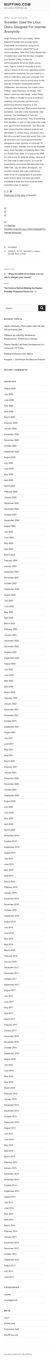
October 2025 (10, 445)
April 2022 (8, 686)
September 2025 (11, 451)
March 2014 (9, 1225)
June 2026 (9, 399)
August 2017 (10, 990)
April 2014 (8, 1219)
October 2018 (10, 910)
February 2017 (10, 1024)
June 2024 (9, 537)
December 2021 (11, 709)
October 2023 (10, 583)
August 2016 (10, 1059)
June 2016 (9, 1070)
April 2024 (8, 548)
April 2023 (8, 617)
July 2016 (8, 1064)
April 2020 (8, 824)
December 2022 (11, 640)
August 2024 (10, 525)
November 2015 (11, 1110)
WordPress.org (11, 1334)
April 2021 (8, 755)
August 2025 (10, 457)
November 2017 (11, 973)
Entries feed (9, 1323)
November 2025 (11, 439)
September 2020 (11, 795)
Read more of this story (14, 195)
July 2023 (8, 600)
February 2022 (10, 697)
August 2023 (10, 594)
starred (12, 247)
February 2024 (10, 560)
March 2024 (9, 554)
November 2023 (11, 577)
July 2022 (8, 669)
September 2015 (11, 1122)
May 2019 (8, 869)
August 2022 (10, 663)
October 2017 (10, 978)
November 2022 (11, 646)
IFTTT (19, 251)
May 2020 (8, 818)
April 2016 (8, 1082)
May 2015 (8, 1145)
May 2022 (8, 680)
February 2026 (10, 422)
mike (25, 18)
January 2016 (10, 1099)
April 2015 (8, 1150)
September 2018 (11, 915)
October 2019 (10, 841)
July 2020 (8, 806)
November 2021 (11, 715)
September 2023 (11, 588)
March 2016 (9, 1087)
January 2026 (10, 428)
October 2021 (10, 720)
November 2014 (11, 1179)
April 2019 (8, 875)
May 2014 (8, 1213)
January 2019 (10, 892)
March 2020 (9, 829)
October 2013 (10, 1253)
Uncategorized (10, 1299)
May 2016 (8, 1076)
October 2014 (10, 1185)
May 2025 (8, 474)
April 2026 (8, 411)
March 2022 (9, 692)
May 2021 (8, 749)
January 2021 (10, 772)
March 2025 (9, 485)
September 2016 (11, 1053)
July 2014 (8, 1202)
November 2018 (11, 904)
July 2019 (8, 858)
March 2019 (9, 881)
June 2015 (9, 1139)
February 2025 (10, 491)
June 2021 (9, 743)
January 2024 (10, 566)
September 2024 (11, 520)
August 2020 (10, 801)
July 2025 (8, 462)
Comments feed (11, 1328)
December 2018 (11, 898)
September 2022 (11, 657)
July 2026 (8, 394)
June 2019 (9, 864)
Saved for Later (17, 254)
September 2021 (11, 726)
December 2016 (11, 1036)
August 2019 (10, 852)
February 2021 (10, 766)
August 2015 (10, 1127)
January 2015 (10, 1167)
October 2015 (10, 1116)
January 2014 (10, 1236)
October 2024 (10, 514)
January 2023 (10, 634)
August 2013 (10, 1265)
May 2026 (8, 405)
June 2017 (9, 1001)
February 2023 (10, 629)
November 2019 (11, 835)
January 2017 (10, 1030)
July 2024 (8, 531)
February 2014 (10, 1231)
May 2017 (8, 1007)
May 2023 (8, 611)
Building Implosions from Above (18, 353)
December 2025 (11, 434)
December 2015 (11, 1104)
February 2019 (10, 887)
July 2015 (8, 1133)
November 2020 (11, 783)
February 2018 (10, 955)
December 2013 (11, 1242)
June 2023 (9, 606)
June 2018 (9, 932)
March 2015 (9, 1156)
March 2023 (9, 623)
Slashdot (11, 225)
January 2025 (10, 497)
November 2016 (11, 1041)
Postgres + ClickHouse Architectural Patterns (24, 359)
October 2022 (10, 652)
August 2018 (10, 921)
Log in (7, 1317)
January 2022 (10, 703)
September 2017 (11, 984)
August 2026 (10, 388)
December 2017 (11, 967)
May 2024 (8, 543)
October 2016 (10, 1047)
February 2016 (10, 1093)
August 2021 (10, 732)
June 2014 (9, 1208)
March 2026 (9, 416)
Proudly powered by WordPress (18, 1354)
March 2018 (9, 950)
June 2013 (9, 1276)
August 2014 (10, 1196)
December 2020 (11, 778)
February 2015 (10, 1162)
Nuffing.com (17, 4)
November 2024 (11, 508)
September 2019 (11, 846)
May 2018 (8, 938)
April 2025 (8, 480)
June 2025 (9, 468)
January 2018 (10, 961)
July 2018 (8, 927)
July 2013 (8, 1271)
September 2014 (11, 1190)
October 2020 (10, 789)
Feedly (11, 251)
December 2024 (11, 503)
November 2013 (11, 1248)
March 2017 (9, 1018)
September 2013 (11, 1259)
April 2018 (8, 944)
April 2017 (8, 1013)
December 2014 (11, 1173)
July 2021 (8, 738)
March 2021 (9, 760)
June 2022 (9, 674)
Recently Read (32, 251)
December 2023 (11, 571)
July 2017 (8, 995)
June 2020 (9, 812)
